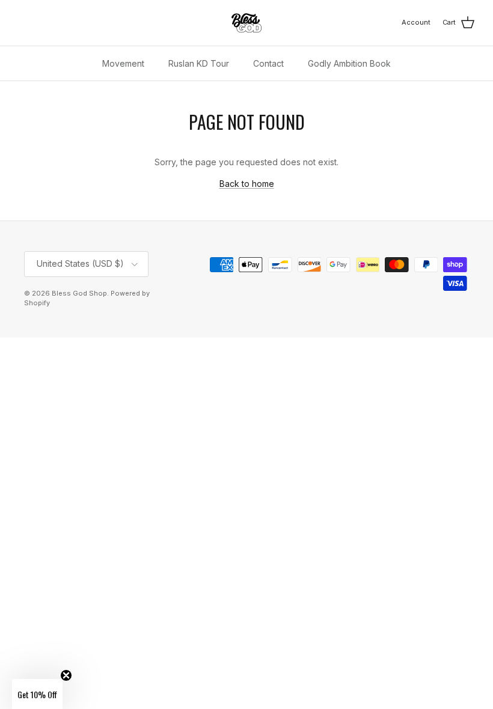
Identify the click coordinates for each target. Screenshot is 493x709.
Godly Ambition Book (349, 63)
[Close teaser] (66, 675)
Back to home (246, 183)
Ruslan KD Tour (198, 63)
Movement (123, 63)
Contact (268, 63)
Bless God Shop (79, 293)
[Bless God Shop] (246, 23)
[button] (37, 694)
